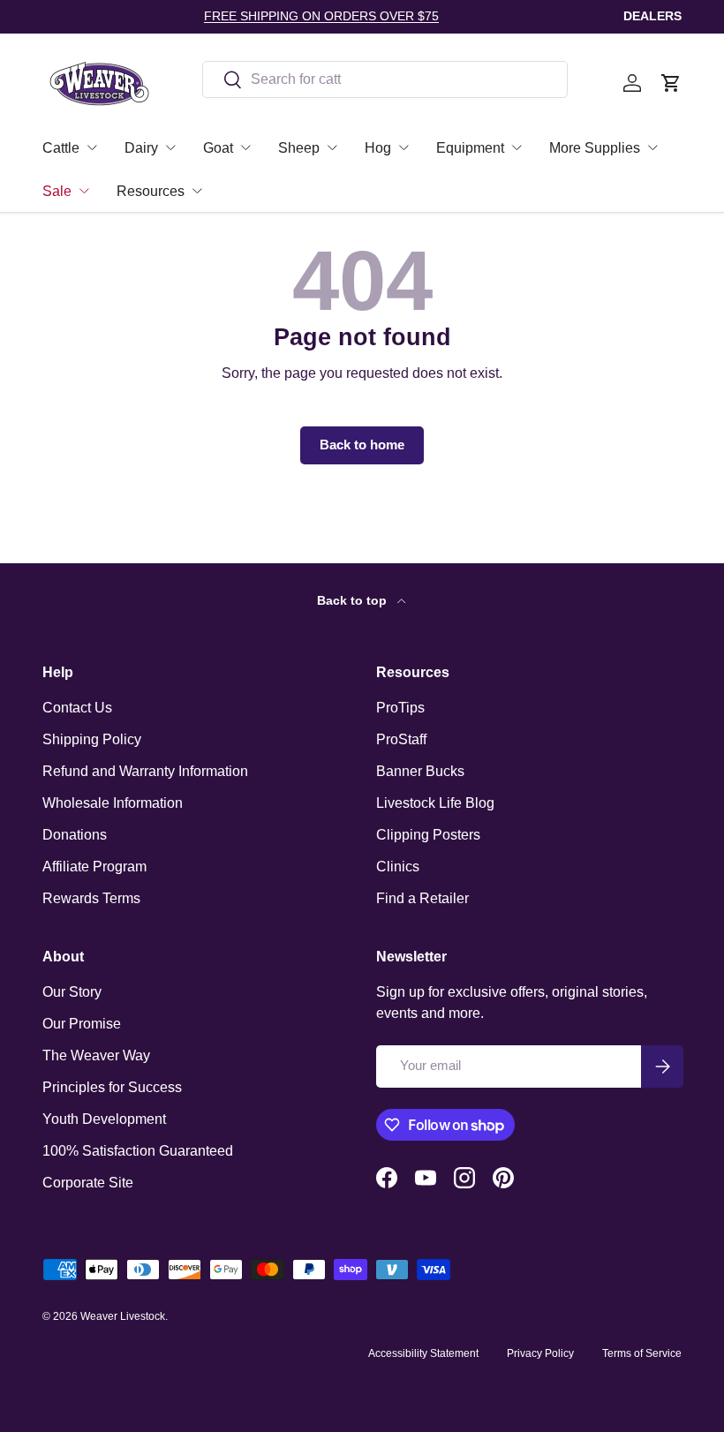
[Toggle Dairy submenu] (170, 147)
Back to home (362, 445)
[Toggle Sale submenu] (83, 190)
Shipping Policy (91, 739)
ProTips (400, 707)
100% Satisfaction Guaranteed (137, 1150)
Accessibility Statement (423, 1353)
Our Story (72, 991)
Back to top (353, 600)
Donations (74, 834)
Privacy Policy (540, 1353)
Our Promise (81, 1023)
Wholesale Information (112, 802)
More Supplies (594, 147)
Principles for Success (112, 1087)
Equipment (470, 147)
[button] (671, 83)
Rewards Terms (91, 898)
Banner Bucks (420, 771)
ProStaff (401, 739)
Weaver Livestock (122, 1316)
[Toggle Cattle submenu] (91, 147)
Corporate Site (87, 1182)
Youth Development (104, 1119)
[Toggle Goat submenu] (245, 147)
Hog (378, 147)
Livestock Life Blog (435, 802)
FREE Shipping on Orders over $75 (321, 16)
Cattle (60, 147)
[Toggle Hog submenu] (403, 147)
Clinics (397, 866)
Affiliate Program (94, 866)
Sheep (299, 147)
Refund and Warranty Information (145, 771)
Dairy (141, 147)
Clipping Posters (428, 834)
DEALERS (652, 16)
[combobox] (385, 79)
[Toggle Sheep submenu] (332, 147)
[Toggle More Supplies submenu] (652, 147)
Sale (57, 191)
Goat (218, 147)
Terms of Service (642, 1353)
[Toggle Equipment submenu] (516, 147)
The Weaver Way (96, 1055)
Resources (151, 191)
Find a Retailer (422, 898)
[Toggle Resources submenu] (196, 190)
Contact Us (77, 707)
